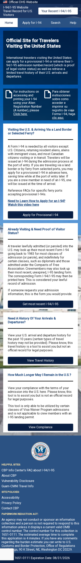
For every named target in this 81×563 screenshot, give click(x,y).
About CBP (9, 475)
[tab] (9, 23)
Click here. (20, 114)
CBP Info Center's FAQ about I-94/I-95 (28, 470)
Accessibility (10, 497)
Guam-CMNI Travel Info (18, 486)
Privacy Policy (11, 503)
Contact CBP (10, 508)
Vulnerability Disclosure (18, 481)
